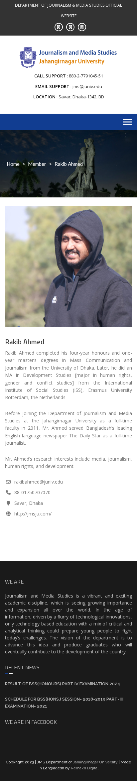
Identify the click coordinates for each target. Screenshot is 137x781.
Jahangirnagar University (95, 762)
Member (37, 164)
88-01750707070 (32, 492)
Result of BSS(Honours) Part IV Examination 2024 (62, 683)
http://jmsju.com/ (33, 513)
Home (13, 164)
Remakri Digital (84, 768)
